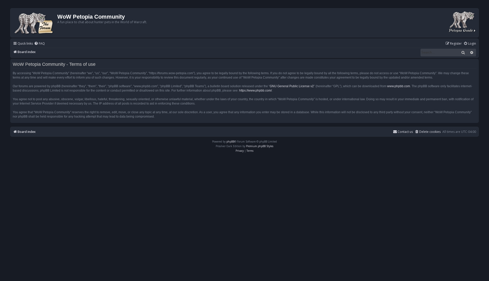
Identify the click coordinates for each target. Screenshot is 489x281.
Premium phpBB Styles (259, 146)
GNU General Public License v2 (292, 86)
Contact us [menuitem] (405, 132)
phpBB (230, 141)
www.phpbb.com (398, 86)
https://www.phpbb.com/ (255, 90)
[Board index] (34, 23)
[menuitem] (39, 43)
